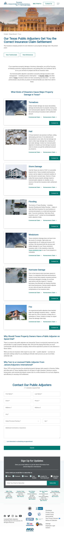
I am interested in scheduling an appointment (19, 441)
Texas (16, 78)
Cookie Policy (50, 514)
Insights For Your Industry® (44, 477)
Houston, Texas (20, 491)
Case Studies (34, 477)
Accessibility (49, 516)
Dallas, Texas (9, 491)
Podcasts (17, 476)
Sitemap (48, 524)
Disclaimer (49, 510)
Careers (48, 527)
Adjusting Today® (55, 477)
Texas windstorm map (35, 250)
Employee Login (50, 525)
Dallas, (47, 76)
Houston (41, 76)
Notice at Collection (51, 520)
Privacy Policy (50, 512)
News (9, 476)
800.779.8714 (37, 3)
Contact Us (54, 123)
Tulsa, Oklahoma (55, 491)
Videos (26, 476)
